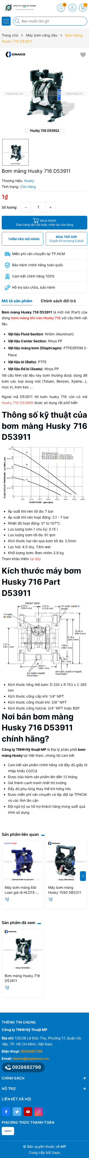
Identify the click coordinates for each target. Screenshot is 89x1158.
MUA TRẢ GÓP (67, 239)
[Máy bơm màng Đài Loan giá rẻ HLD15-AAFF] (22, 861)
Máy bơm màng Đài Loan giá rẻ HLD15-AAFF (20, 890)
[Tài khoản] (72, 8)
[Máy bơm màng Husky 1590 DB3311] (66, 861)
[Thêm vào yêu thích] (83, 54)
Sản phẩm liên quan (20, 834)
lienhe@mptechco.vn (31, 1058)
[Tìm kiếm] (18, 21)
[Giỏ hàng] (83, 8)
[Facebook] (6, 1111)
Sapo (56, 1152)
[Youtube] (27, 1111)
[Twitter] (17, 1111)
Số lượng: (9, 207)
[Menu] (6, 21)
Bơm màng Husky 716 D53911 (22, 978)
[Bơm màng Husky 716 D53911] (22, 950)
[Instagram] (38, 1111)
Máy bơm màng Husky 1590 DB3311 (64, 889)
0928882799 (32, 1051)
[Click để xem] (44, 93)
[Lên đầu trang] (83, 1146)
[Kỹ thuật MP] (18, 7)
